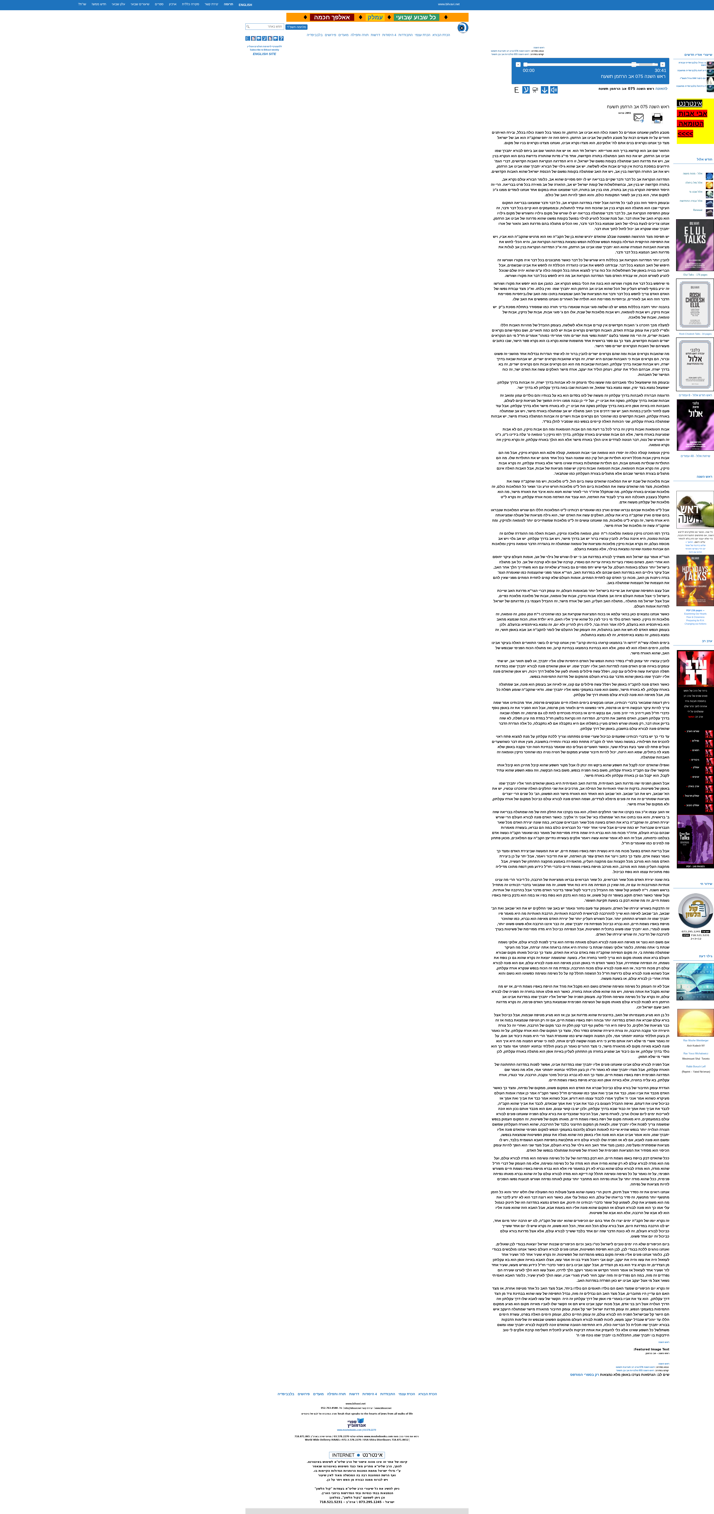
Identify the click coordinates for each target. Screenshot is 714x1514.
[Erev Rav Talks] (695, 839)
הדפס (666, 113)
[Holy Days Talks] (695, 580)
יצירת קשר (211, 4)
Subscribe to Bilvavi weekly (264, 50)
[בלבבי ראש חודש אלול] (695, 364)
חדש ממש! (99, 4)
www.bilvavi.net (449, 4)
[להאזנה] (554, 90)
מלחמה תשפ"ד (296, 27)
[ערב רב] (696, 669)
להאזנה (518, 64)
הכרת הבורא (441, 35)
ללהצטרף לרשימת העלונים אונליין (264, 46)
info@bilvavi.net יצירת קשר (358, 1408)
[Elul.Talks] (695, 245)
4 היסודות (389, 35)
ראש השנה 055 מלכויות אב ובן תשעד (510, 54)
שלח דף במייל (643, 113)
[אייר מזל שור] (703, 750)
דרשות (375, 35)
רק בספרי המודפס (584, 1375)
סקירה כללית (190, 4)
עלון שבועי (118, 4)
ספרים (159, 4)
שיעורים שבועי (140, 4)
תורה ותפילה (360, 35)
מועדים (343, 35)
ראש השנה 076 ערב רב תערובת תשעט (510, 51)
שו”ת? (82, 4)
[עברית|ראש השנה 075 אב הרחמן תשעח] (526, 90)
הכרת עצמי (422, 35)
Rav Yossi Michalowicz (696, 1053)
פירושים (330, 35)
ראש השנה (538, 47)
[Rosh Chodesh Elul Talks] (695, 304)
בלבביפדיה (315, 35)
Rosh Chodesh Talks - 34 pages (695, 334)
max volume (662, 64)
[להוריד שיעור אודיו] (544, 90)
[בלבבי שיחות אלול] (695, 425)
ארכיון (172, 4)
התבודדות (405, 35)
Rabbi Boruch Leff (696, 1066)
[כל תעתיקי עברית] (704, 759)
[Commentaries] (695, 1036)
